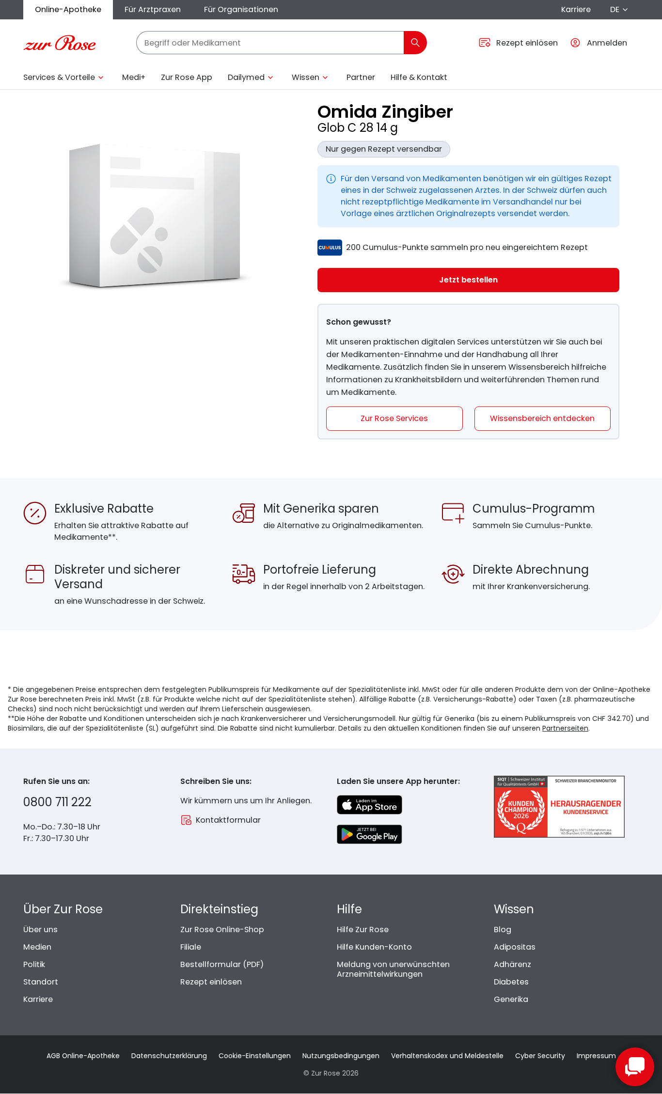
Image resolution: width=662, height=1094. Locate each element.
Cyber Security (540, 1056)
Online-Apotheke (68, 9)
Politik (34, 964)
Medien (37, 947)
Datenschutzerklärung (169, 1056)
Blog (502, 929)
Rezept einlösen (211, 981)
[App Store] (369, 804)
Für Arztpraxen (153, 9)
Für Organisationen (241, 9)
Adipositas (515, 947)
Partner (361, 77)
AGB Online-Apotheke (83, 1056)
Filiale (190, 947)
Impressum (596, 1056)
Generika (511, 999)
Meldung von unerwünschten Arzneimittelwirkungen (393, 969)
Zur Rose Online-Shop (222, 929)
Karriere (576, 9)
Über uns (40, 929)
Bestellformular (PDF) (222, 964)
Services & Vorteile (59, 77)
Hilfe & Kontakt (419, 77)
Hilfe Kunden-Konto (374, 947)
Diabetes (511, 981)
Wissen (305, 77)
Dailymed (246, 77)
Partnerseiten (565, 728)
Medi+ (133, 77)
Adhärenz (512, 964)
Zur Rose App (186, 77)
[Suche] (415, 42)
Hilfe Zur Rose (363, 929)
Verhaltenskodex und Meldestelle (447, 1056)
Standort (40, 981)
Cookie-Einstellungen (255, 1056)
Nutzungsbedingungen (340, 1056)
